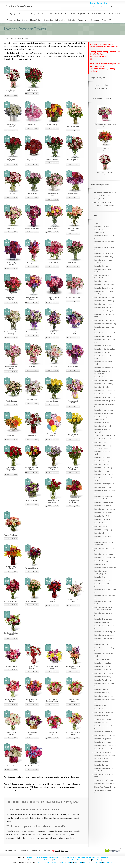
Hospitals (82, 7)
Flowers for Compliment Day (103, 253)
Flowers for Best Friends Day (103, 712)
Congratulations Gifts (101, 88)
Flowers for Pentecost (101, 716)
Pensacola (87, 860)
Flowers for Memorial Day (102, 644)
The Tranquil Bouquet (11, 666)
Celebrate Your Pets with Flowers (105, 787)
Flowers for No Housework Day (104, 509)
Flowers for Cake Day (101, 689)
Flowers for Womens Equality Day (105, 401)
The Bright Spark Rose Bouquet (31, 468)
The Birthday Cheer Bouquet (31, 700)
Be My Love (31, 435)
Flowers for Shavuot (100, 709)
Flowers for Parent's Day (102, 352)
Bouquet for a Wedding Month (104, 780)
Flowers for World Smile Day (103, 554)
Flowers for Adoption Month (103, 696)
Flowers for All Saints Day (102, 663)
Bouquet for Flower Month (102, 659)
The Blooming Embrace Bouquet (11, 634)
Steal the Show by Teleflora (52, 333)
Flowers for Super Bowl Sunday (104, 284)
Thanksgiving (83, 20)
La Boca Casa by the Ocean (103, 195)
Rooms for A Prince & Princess (104, 206)
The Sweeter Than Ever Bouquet (73, 733)
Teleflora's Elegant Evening (11, 125)
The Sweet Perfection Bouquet (32, 667)
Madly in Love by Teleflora (11, 298)
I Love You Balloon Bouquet (52, 435)
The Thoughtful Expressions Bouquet (52, 700)
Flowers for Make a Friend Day (104, 301)
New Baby (31, 13)
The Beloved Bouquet (31, 500)
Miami (55, 860)
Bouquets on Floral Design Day (104, 311)
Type (112, 20)
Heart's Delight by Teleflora (73, 333)
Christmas (95, 20)
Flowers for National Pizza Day (104, 297)
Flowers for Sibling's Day (102, 516)
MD (100, 862)
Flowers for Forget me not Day (104, 673)
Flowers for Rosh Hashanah (103, 487)
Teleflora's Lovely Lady (73, 297)
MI (108, 862)
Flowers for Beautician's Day (103, 732)
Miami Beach (96, 860)
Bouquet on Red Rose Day (102, 719)
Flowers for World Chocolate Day (105, 324)
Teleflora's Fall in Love (31, 228)
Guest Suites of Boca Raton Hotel (105, 192)
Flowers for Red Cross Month (103, 457)
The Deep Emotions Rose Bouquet (73, 501)
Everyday (11, 13)
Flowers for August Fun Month (104, 410)
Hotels (74, 7)
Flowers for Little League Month (104, 502)
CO (55, 862)
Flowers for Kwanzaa (101, 765)
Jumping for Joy (31, 263)
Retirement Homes (42, 857)
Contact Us (35, 850)
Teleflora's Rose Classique (11, 160)
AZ (45, 862)
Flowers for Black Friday (102, 693)
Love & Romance (98, 13)
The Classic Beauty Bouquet (73, 601)
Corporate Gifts (114, 13)
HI (72, 862)
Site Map (46, 850)
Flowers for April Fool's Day (103, 506)
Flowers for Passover (101, 523)
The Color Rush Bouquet (52, 733)
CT (59, 862)
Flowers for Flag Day (101, 722)
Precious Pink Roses (73, 126)
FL (65, 862)
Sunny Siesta (11, 435)
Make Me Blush (73, 263)
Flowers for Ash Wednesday (103, 426)
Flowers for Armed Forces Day (104, 635)
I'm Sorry (97, 223)
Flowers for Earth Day (101, 526)
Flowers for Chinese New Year (104, 288)
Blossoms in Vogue (52, 124)
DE (62, 862)
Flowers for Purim (100, 442)
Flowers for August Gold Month (104, 413)
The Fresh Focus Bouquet (31, 733)
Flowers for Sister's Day (102, 377)
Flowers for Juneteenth (101, 226)
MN (111, 862)
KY (90, 862)
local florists (29, 857)
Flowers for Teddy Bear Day (103, 468)
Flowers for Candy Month (102, 739)
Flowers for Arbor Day (101, 533)
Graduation (48, 20)
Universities (105, 7)
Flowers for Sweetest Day (102, 580)
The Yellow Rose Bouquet (73, 435)
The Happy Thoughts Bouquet (11, 567)
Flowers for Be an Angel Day (103, 394)
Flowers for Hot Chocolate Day (104, 783)
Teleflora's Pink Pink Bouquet (11, 367)
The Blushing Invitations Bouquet (73, 667)
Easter (25, 20)
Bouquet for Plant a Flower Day (104, 435)
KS (87, 862)
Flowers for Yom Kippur (102, 561)
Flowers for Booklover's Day (103, 380)
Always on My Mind (52, 159)
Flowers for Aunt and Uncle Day (104, 349)
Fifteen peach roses (31, 601)
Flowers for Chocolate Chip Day (104, 632)
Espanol (92, 3)
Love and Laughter (72, 366)
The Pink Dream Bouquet (11, 733)
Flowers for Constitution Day (103, 474)
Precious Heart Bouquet (11, 601)
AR (48, 862)
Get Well (64, 13)
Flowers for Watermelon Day (103, 367)
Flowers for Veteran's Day (102, 677)
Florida (43, 860)
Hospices (63, 857)
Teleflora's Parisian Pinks (52, 194)
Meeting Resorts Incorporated (104, 199)
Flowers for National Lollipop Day (105, 333)
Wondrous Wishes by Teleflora (32, 298)
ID (75, 862)
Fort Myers (78, 860)
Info (15, 95)
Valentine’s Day (13, 20)
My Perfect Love (32, 90)
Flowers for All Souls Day (102, 666)
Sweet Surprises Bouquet (11, 91)
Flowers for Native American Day (105, 568)
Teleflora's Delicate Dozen (73, 229)
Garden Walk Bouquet (31, 568)
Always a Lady (11, 228)
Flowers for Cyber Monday (103, 742)
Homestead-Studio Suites (102, 202)
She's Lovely (31, 124)
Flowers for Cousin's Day (102, 346)
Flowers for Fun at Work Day (103, 257)
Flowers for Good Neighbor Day (104, 484)
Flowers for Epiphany (101, 266)
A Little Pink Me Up (52, 263)
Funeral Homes (93, 7)
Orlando (49, 860)
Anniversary (54, 13)
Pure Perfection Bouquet (32, 766)
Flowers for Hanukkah (101, 761)
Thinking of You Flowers (102, 85)
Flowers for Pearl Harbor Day (103, 749)
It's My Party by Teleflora (11, 264)
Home (6, 38)
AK (42, 862)
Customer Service (11, 850)
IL (78, 862)
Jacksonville (69, 860)
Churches (114, 7)
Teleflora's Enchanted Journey (52, 298)
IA (84, 862)
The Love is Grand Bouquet (52, 601)
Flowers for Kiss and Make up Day (105, 397)
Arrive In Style (52, 366)
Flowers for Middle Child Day (103, 384)
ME (97, 862)
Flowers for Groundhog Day (103, 281)
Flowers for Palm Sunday (102, 519)
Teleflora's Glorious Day (52, 228)
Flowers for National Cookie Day (105, 745)
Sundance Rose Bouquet (11, 535)
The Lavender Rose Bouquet (52, 468)
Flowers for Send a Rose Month (104, 735)
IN (81, 862)
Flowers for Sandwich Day (102, 670)
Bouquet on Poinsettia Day (103, 752)
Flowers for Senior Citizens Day (104, 390)
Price (104, 20)
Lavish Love (11, 193)
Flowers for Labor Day (101, 461)
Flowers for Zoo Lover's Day (103, 512)
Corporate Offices (102, 857)
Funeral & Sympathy (80, 13)
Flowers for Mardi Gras (101, 423)
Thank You (42, 13)
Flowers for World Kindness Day (104, 680)
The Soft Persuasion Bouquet (73, 700)
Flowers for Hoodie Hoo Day (103, 307)
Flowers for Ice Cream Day (103, 336)
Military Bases (71, 857)
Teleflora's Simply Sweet (73, 402)
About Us (25, 850)
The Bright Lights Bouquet (52, 667)
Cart (8, 95)
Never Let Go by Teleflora (32, 160)
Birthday (21, 13)
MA (104, 862)
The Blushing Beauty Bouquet (11, 700)
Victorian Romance (11, 401)
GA (69, 862)
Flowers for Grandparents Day (104, 464)
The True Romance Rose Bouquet (73, 468)
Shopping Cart (102, 3)
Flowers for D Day (100, 705)
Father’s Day (60, 20)
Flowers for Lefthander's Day (103, 387)
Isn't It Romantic (31, 399)
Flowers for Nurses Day (101, 622)
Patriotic (71, 20)
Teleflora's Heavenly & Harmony (11, 333)
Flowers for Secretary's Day (103, 530)
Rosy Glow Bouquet (52, 401)
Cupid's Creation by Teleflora (73, 160)
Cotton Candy (32, 366)
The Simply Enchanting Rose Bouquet (52, 501)
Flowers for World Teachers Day (104, 557)
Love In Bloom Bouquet (11, 766)
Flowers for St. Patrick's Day (103, 439)
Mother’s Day (35, 20)
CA (52, 862)
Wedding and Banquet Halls (86, 857)
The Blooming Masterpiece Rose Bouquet (11, 469)
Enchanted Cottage (31, 332)
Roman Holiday (73, 193)
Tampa (61, 860)
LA (93, 862)
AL (38, 862)
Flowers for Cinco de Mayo (103, 619)
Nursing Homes (54, 857)
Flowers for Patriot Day (101, 471)
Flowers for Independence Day (104, 320)
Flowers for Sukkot (100, 564)
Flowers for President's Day (103, 304)
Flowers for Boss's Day (101, 577)
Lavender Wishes (32, 193)
